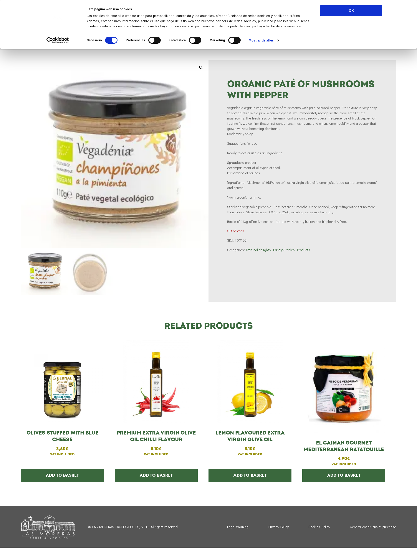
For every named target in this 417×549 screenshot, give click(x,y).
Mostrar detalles (261, 40)
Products (303, 249)
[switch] (154, 40)
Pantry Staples (284, 249)
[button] (201, 67)
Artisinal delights (258, 249)
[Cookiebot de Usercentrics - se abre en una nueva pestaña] (58, 40)
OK (351, 10)
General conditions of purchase (373, 526)
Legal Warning (237, 526)
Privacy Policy (278, 526)
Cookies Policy (319, 526)
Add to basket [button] (62, 475)
